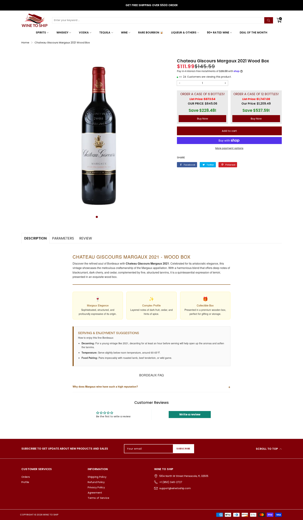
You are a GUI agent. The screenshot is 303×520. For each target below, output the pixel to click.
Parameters (63, 238)
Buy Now (202, 118)
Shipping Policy (97, 477)
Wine (124, 32)
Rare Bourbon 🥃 (150, 32)
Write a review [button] (189, 414)
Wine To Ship (50, 514)
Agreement (95, 492)
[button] (97, 217)
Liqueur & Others (183, 32)
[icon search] (268, 20)
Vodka (84, 32)
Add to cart (229, 131)
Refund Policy (96, 482)
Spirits (41, 32)
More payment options (229, 148)
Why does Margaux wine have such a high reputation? (151, 386)
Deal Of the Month (253, 32)
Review (85, 238)
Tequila (104, 32)
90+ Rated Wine (218, 32)
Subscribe (183, 448)
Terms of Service (98, 498)
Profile (25, 482)
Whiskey (62, 32)
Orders (25, 477)
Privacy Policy (96, 487)
